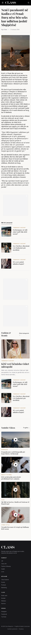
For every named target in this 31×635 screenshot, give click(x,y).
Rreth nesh (4, 595)
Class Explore (5, 579)
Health (3, 569)
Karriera (3, 603)
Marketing (4, 587)
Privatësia (21, 629)
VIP (2, 561)
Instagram (4, 611)
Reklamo (3, 601)
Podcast (3, 585)
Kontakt (3, 598)
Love (2, 571)
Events (3, 582)
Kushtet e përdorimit (12, 629)
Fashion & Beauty (6, 566)
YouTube (3, 616)
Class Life (4, 563)
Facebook (4, 614)
